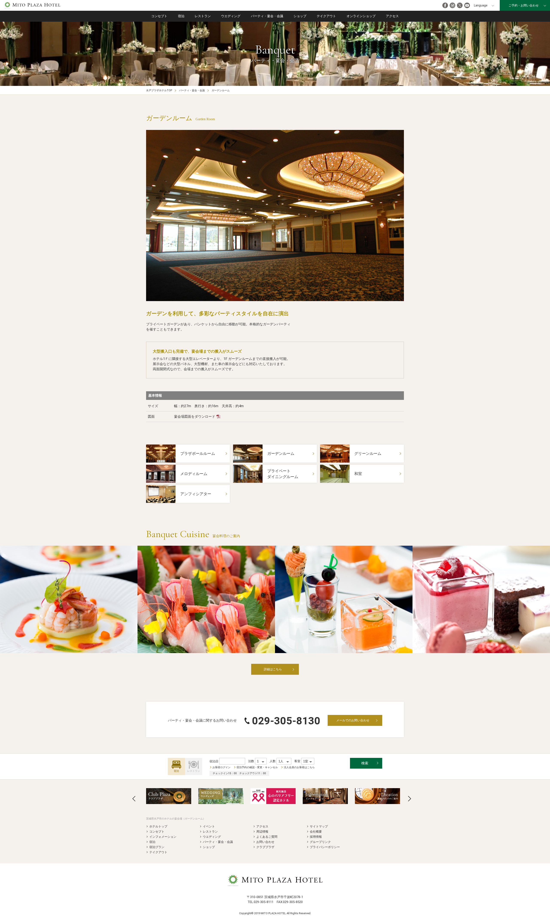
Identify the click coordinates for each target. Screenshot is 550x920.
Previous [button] (134, 798)
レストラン (203, 16)
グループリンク (320, 842)
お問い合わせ (265, 842)
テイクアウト (326, 16)
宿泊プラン (156, 847)
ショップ (299, 16)
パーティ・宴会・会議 (267, 16)
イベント (209, 826)
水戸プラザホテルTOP (159, 90)
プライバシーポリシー (325, 847)
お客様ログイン (221, 767)
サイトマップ (319, 826)
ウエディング (230, 16)
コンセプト (159, 16)
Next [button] (409, 798)
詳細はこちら (273, 669)
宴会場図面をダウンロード (194, 416)
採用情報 (316, 836)
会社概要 (316, 831)
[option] (275, 215)
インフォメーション (162, 836)
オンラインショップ (361, 16)
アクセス (392, 16)
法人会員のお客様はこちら (299, 767)
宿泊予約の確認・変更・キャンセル (257, 767)
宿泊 (181, 16)
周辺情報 (262, 831)
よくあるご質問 (266, 836)
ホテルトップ (158, 826)
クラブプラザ (265, 847)
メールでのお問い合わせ (352, 720)
